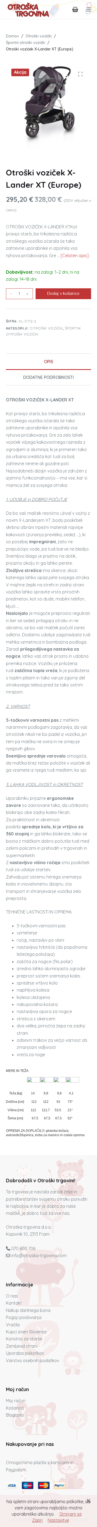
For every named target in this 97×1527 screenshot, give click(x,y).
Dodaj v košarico (63, 293)
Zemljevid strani (21, 1346)
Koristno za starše (24, 1338)
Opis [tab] (48, 361)
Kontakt (14, 1303)
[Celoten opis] (75, 255)
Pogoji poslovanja (23, 1317)
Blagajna (15, 1415)
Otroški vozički (46, 328)
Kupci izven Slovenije (26, 1331)
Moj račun (15, 1400)
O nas (12, 1296)
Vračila (13, 1324)
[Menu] (88, 9)
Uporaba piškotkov (25, 1353)
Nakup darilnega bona (28, 1310)
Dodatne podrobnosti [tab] (48, 377)
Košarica (15, 1408)
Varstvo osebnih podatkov (32, 1360)
